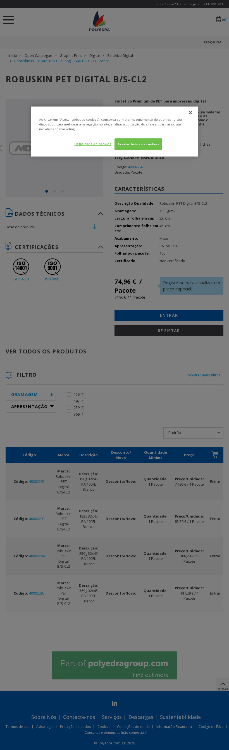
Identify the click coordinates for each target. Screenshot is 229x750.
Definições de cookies (93, 144)
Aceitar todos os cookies (138, 144)
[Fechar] (190, 112)
